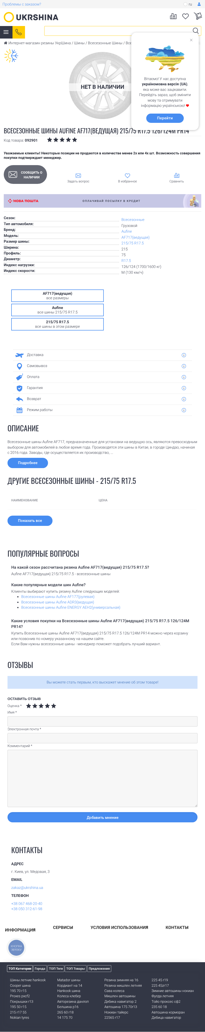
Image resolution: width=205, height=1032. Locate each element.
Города (40, 968)
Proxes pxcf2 (20, 996)
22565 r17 (112, 1018)
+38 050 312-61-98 (26, 909)
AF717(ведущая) (136, 237)
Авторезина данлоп (73, 1002)
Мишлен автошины (120, 996)
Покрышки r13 (21, 1002)
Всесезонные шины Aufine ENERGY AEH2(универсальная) (70, 607)
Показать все (30, 520)
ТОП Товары (75, 968)
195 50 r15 (18, 1007)
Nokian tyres (19, 1018)
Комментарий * (20, 746)
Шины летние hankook (28, 980)
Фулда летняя (163, 996)
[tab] (100, 355)
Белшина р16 (67, 1007)
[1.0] (29, 706)
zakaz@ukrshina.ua (27, 887)
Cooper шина (20, 986)
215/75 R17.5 (133, 243)
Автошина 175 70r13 (120, 1007)
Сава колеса (114, 991)
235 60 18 (159, 1007)
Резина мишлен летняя (123, 986)
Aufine (127, 231)
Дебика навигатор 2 (120, 1002)
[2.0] (32, 706)
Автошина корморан (168, 1012)
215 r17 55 (18, 1012)
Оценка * (15, 706)
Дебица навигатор (166, 1018)
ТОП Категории (19, 968)
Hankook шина (68, 991)
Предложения (99, 968)
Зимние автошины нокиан (173, 991)
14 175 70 (64, 1018)
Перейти (165, 118)
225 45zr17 (160, 986)
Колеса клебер (69, 996)
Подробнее (28, 463)
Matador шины (68, 980)
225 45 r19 (160, 980)
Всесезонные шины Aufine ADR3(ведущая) (57, 602)
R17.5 (126, 260)
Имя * (12, 713)
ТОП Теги (56, 968)
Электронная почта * (24, 729)
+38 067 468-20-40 (26, 903)
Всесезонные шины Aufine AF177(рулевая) (57, 596)
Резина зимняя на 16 (121, 980)
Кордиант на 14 (69, 986)
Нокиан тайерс (116, 1012)
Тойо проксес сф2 (166, 1002)
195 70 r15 (18, 991)
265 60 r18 (65, 1012)
